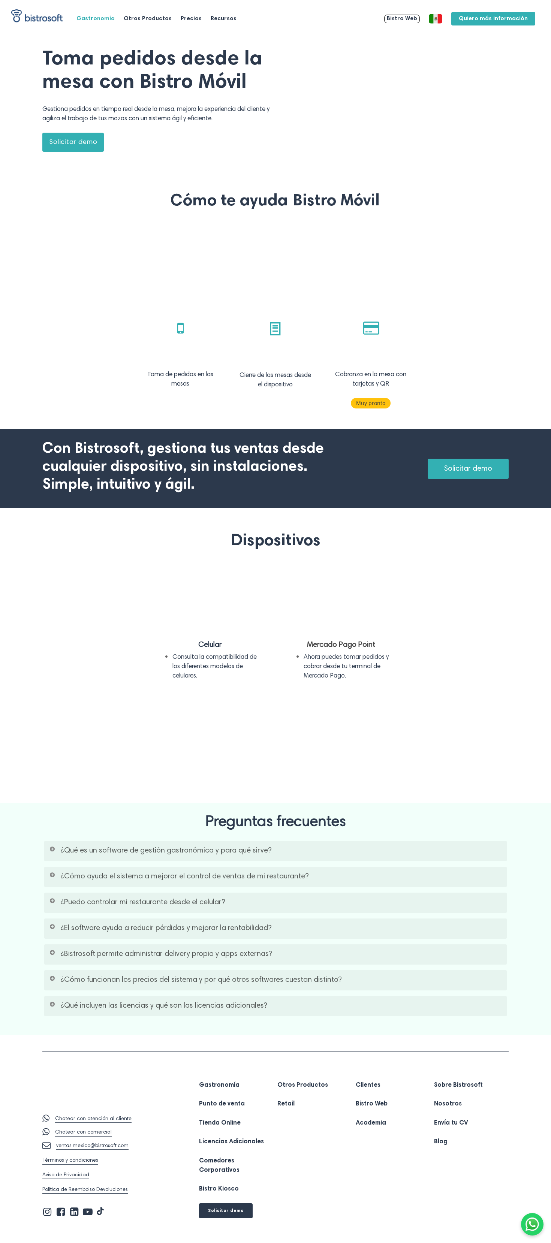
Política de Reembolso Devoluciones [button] (85, 1189)
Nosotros (448, 1104)
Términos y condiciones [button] (70, 1160)
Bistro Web (372, 1104)
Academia (371, 1123)
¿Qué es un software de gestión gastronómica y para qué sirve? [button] (166, 850)
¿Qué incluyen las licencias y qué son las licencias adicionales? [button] (163, 1006)
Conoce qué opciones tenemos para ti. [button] (89, 767)
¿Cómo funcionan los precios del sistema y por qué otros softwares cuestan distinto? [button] (201, 980)
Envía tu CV (451, 1123)
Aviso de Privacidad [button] (65, 1175)
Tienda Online (220, 1123)
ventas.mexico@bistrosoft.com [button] (92, 1146)
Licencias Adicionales (231, 1142)
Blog (441, 1142)
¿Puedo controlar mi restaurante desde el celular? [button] (142, 902)
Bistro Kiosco (219, 1189)
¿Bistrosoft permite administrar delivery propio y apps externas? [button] (166, 954)
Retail (286, 1104)
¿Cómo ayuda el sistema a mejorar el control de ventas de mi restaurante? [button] (184, 876)
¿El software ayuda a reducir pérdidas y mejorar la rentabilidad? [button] (166, 928)
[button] (73, 142)
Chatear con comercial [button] (83, 1132)
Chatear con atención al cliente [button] (93, 1119)
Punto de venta (222, 1104)
